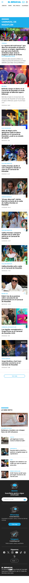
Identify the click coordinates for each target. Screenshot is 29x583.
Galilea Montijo (7, 163)
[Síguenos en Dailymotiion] (14, 556)
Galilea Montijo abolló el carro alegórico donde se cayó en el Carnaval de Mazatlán (11, 168)
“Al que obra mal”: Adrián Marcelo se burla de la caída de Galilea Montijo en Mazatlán (12, 202)
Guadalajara (25, 5)
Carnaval (4, 43)
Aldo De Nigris (6, 128)
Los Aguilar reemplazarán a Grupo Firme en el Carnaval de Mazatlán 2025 (12, 331)
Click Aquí (14, 524)
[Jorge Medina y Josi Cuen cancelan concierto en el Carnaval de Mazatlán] (14, 349)
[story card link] (14, 36)
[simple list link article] (14, 420)
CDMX (10, 5)
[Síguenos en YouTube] (16, 552)
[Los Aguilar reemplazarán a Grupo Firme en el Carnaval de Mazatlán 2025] (14, 318)
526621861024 (14, 516)
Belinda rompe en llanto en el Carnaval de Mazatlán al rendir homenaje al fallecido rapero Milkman (13, 91)
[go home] (14, 567)
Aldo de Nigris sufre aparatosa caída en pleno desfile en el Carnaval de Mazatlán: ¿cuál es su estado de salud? (12, 134)
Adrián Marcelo (7, 196)
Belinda (4, 86)
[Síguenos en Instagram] (12, 552)
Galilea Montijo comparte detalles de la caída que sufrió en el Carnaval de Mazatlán (11, 235)
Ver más (14, 376)
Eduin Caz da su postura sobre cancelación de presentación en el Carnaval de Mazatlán (12, 298)
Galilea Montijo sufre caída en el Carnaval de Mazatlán (12, 267)
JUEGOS (4, 5)
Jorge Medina (6, 358)
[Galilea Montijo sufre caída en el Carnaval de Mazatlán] (14, 254)
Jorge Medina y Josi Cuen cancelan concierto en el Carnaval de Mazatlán (11, 363)
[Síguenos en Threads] (25, 552)
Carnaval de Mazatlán (9, 327)
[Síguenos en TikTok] (21, 552)
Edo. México (16, 5)
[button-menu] (2, 2)
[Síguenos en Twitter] (8, 552)
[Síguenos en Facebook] (4, 552)
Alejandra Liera (9, 56)
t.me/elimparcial (14, 541)
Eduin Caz (5, 293)
